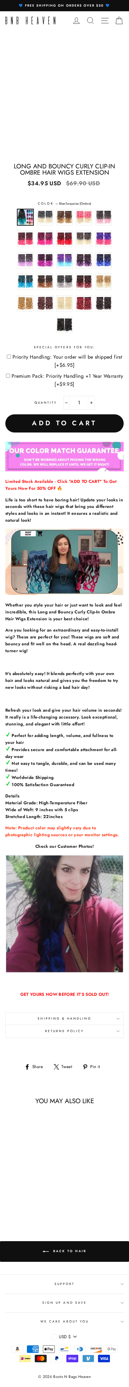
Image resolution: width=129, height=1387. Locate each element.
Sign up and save (64, 1302)
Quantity (45, 402)
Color (64, 203)
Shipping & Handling (64, 1018)
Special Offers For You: (64, 347)
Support (64, 1284)
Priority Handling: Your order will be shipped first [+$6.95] (67, 361)
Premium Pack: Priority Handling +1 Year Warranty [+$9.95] (67, 380)
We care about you (64, 1321)
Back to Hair (68, 1251)
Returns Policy (64, 1031)
